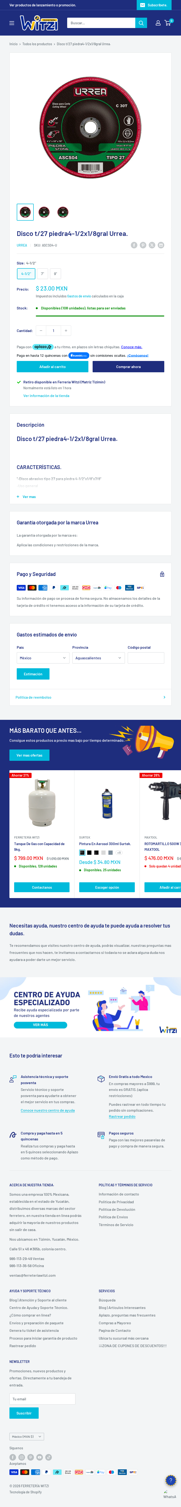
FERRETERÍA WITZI (26, 837)
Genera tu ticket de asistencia (34, 1330)
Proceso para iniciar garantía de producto (43, 1338)
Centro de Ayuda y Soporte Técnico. (38, 1307)
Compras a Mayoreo (115, 1323)
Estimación (33, 674)
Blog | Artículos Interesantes (122, 1307)
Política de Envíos (113, 1217)
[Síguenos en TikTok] (48, 1457)
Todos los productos (37, 44)
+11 (119, 852)
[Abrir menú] (11, 23)
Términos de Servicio (116, 1224)
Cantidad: (25, 330)
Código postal (139, 647)
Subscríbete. (157, 5)
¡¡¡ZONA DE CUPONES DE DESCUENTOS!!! (133, 1345)
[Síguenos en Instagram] (21, 1457)
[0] (168, 23)
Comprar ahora (128, 366)
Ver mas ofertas (29, 755)
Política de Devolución (117, 1209)
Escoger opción (107, 887)
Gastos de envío (79, 296)
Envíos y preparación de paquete (36, 1323)
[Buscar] (141, 23)
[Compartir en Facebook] (134, 244)
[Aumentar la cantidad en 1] (66, 331)
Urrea (22, 245)
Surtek (84, 837)
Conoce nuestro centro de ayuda (48, 1110)
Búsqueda (107, 1300)
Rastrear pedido (122, 1116)
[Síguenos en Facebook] (12, 1457)
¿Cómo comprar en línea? (30, 1315)
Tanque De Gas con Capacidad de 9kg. (39, 846)
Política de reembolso (33, 697)
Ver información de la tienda (46, 395)
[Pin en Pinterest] (143, 244)
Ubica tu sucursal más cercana (123, 1338)
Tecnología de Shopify (25, 1492)
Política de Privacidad (116, 1201)
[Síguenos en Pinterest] (30, 1457)
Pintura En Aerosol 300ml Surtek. (105, 844)
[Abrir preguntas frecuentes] (170, 1480)
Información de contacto (119, 1194)
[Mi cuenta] (158, 22)
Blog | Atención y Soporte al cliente (38, 1300)
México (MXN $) (22, 1436)
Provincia (80, 647)
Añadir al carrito (52, 366)
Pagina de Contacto (115, 1330)
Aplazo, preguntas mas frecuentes (127, 1315)
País (20, 647)
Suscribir (24, 1413)
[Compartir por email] (161, 244)
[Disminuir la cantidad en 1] (41, 331)
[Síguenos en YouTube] (39, 1457)
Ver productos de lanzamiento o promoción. (42, 5)
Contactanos (42, 887)
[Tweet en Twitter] (152, 244)
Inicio (13, 44)
